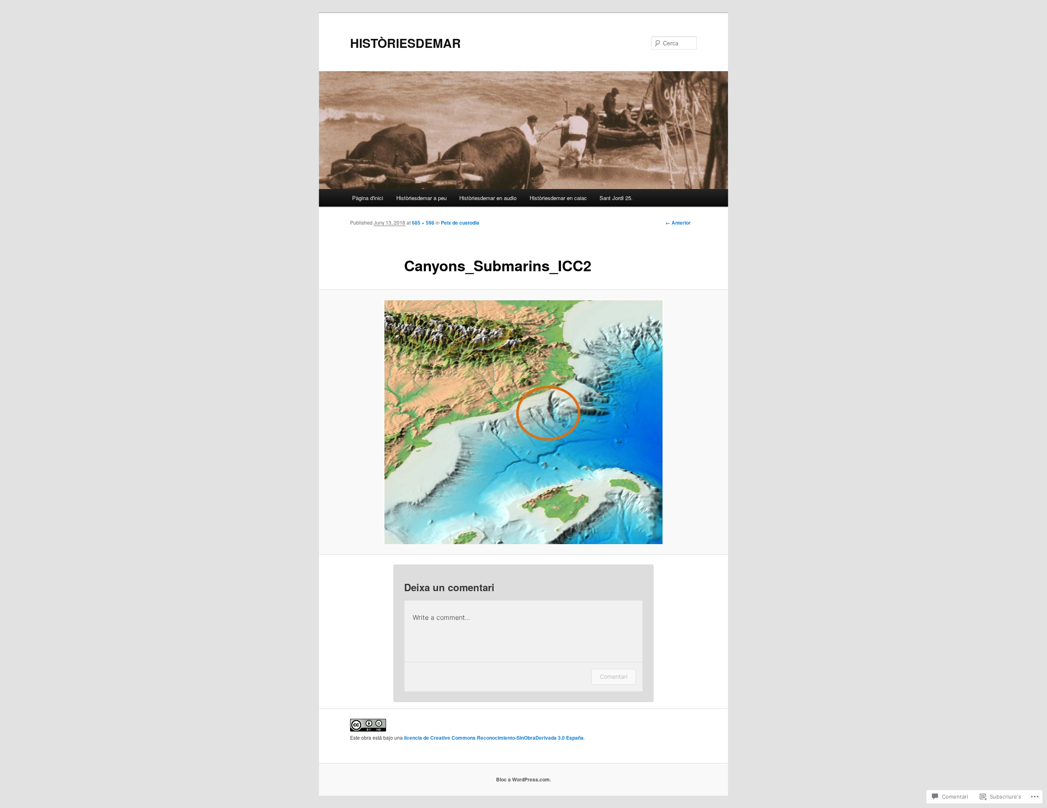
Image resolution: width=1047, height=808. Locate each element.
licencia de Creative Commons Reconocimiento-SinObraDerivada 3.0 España (494, 737)
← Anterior (678, 222)
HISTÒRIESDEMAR (405, 43)
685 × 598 (423, 222)
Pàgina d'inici (367, 198)
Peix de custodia (460, 222)
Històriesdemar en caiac (558, 198)
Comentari (613, 676)
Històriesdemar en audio (488, 198)
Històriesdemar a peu (421, 198)
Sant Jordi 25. (616, 198)
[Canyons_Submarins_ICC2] (523, 421)
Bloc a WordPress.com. (523, 779)
